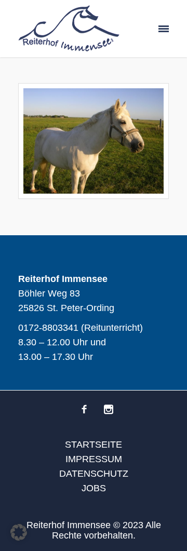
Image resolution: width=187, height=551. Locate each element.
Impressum (93, 459)
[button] (18, 532)
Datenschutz (93, 473)
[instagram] (108, 409)
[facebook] (84, 409)
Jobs (94, 488)
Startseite (93, 444)
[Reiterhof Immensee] (68, 28)
